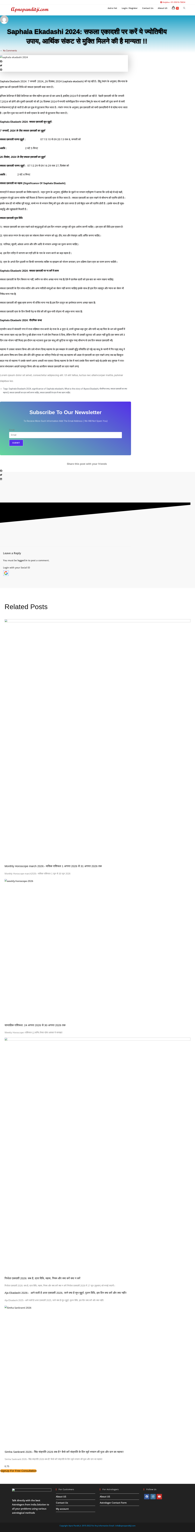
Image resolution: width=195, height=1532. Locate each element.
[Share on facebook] (64, 61)
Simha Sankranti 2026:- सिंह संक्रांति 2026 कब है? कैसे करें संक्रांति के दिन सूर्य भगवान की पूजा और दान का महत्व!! (64, 1451)
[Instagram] (153, 1496)
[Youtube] (159, 1496)
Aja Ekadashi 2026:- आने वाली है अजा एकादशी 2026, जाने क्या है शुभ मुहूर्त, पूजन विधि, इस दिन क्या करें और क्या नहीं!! (66, 1292)
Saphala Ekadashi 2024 (20, 389)
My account (62, 1508)
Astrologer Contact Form (113, 1502)
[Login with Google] (6, 573)
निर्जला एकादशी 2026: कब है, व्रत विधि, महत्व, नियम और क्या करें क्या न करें (42, 1278)
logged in (22, 560)
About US (61, 1496)
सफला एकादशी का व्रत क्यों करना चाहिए (24, 392)
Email (11, 429)
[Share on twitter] (64, 65)
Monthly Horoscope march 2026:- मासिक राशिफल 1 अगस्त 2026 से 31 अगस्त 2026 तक (53, 866)
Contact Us (62, 1502)
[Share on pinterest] (64, 70)
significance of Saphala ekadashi (48, 389)
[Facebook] (146, 1496)
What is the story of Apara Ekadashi (81, 389)
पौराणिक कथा (104, 389)
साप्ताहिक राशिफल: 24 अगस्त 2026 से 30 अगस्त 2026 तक (35, 1025)
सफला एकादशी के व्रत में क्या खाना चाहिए (55, 392)
